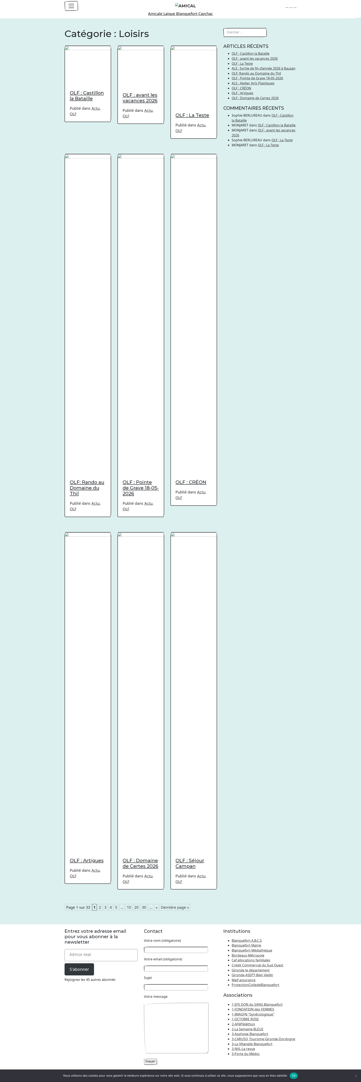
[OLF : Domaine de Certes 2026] (141, 688)
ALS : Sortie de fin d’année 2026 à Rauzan (263, 68)
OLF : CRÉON (190, 482)
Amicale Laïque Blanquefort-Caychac (180, 13)
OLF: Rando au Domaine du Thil (87, 487)
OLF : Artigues (87, 860)
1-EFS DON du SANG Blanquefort (257, 1004)
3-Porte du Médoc (246, 1053)
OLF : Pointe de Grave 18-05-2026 (141, 487)
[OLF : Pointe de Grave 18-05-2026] (141, 310)
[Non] (356, 1076)
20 (136, 907)
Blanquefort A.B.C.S (247, 940)
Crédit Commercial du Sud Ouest (257, 965)
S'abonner (79, 969)
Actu (96, 108)
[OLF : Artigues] (88, 688)
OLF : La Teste (192, 115)
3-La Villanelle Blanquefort (252, 1044)
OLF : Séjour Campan (189, 863)
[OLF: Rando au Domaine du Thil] (88, 310)
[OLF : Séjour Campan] (194, 688)
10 (129, 907)
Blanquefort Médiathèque (252, 950)
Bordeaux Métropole (248, 955)
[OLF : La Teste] (194, 72)
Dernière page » (175, 907)
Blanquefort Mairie (246, 945)
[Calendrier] (291, 6)
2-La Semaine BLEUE (247, 1029)
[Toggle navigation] (71, 6)
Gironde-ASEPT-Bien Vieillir (252, 975)
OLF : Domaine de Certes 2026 (140, 863)
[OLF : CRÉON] (194, 310)
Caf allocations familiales (251, 960)
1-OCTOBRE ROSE (245, 1019)
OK (294, 1075)
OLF (73, 113)
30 (144, 907)
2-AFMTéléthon (243, 1024)
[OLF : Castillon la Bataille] (88, 61)
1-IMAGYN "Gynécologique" (253, 1014)
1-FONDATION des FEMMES (253, 1009)
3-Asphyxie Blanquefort (250, 1034)
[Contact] (287, 6)
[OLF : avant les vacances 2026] (141, 62)
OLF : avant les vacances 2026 (140, 97)
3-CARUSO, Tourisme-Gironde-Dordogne (263, 1039)
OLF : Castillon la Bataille (87, 95)
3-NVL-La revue (243, 1048)
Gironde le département (251, 970)
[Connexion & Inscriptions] (295, 6)
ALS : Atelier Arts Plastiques (253, 83)
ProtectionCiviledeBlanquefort (255, 985)
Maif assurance (243, 980)
